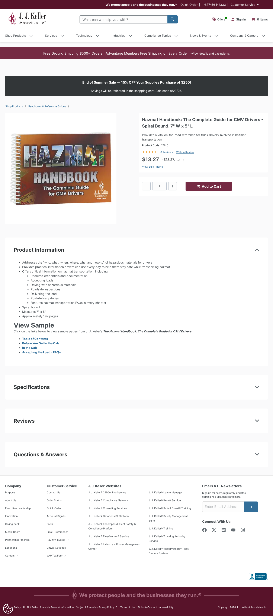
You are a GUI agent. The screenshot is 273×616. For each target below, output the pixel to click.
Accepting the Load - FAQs (41, 352)
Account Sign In (56, 516)
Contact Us (53, 492)
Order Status (54, 500)
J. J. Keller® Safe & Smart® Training (170, 508)
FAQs (50, 524)
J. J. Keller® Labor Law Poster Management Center (114, 547)
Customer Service (243, 4)
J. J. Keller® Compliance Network (108, 500)
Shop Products (14, 106)
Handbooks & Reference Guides (47, 106)
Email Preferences (57, 532)
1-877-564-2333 (214, 4)
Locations (11, 547)
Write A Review (185, 152)
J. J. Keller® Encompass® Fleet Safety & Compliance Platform (112, 526)
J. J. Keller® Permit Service (165, 500)
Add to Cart (211, 186)
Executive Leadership (18, 508)
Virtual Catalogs (56, 547)
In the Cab (29, 347)
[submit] (251, 506)
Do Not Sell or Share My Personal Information (48, 607)
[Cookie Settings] (8, 608)
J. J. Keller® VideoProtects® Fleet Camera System (169, 551)
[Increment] (172, 186)
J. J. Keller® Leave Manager (165, 492)
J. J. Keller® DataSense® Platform (108, 516)
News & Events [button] (200, 35)
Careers (10, 555)
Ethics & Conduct (147, 607)
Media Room (12, 532)
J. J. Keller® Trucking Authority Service (167, 539)
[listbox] (60, 168)
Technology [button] (84, 35)
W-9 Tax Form (55, 555)
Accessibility (166, 607)
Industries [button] (118, 35)
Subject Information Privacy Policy (97, 607)
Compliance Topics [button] (157, 35)
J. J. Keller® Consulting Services (107, 508)
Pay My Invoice (56, 540)
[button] (136, 53)
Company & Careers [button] (244, 35)
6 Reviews (166, 152)
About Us (10, 500)
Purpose (10, 492)
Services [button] (51, 35)
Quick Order (188, 4)
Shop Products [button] (15, 35)
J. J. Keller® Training (161, 528)
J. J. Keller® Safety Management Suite (168, 518)
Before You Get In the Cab (40, 343)
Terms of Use (127, 607)
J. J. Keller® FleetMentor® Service (108, 536)
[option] (60, 168)
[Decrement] (146, 186)
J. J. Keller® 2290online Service (107, 492)
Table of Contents (35, 339)
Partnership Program (17, 540)
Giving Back (12, 524)
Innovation (11, 516)
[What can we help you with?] (172, 19)
